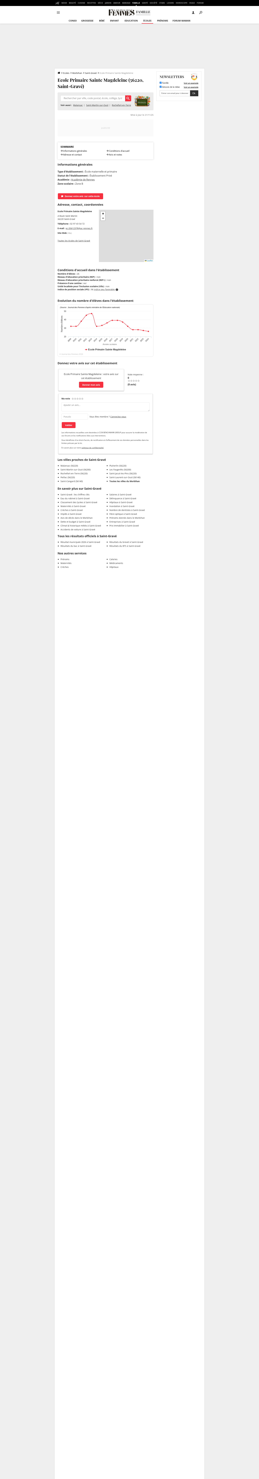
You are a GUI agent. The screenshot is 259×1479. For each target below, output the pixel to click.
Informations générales (75, 150)
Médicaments (116, 563)
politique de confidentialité (93, 447)
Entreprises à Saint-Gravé (122, 521)
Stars (162, 3)
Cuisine (81, 3)
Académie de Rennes (83, 179)
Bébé (101, 20)
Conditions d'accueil (119, 150)
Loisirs (170, 3)
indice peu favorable (104, 289)
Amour (116, 3)
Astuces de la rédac (171, 87)
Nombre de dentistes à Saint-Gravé (127, 510)
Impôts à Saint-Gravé (71, 514)
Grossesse (87, 20)
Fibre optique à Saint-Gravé (123, 514)
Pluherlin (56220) (117, 465)
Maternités (66, 563)
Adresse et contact (72, 154)
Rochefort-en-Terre (121, 105)
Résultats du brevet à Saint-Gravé (126, 542)
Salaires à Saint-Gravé (120, 494)
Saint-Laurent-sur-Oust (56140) (124, 477)
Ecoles (66, 73)
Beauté (72, 3)
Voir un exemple (191, 83)
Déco (100, 3)
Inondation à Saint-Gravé (121, 506)
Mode (64, 3)
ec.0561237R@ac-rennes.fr (79, 228)
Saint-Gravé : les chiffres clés (75, 494)
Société (153, 3)
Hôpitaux (113, 567)
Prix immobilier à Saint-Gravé (124, 525)
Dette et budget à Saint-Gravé (75, 521)
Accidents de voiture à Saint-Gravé (78, 529)
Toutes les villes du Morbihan (124, 481)
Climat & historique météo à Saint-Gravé (81, 525)
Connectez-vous (118, 416)
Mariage (126, 3)
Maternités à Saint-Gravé (73, 506)
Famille (136, 3)
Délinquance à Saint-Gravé (122, 498)
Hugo (192, 3)
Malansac (78, 105)
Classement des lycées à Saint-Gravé (79, 502)
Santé (145, 3)
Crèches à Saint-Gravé (72, 510)
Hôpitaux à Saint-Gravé (120, 502)
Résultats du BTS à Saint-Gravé (124, 546)
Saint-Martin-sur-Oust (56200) (76, 469)
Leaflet (150, 260)
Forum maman (181, 20)
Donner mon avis (91, 384)
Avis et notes (115, 154)
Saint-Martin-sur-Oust (97, 105)
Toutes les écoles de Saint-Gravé (74, 240)
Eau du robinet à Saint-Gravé (75, 498)
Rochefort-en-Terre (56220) (74, 473)
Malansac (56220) (69, 465)
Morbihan (77, 73)
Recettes (91, 3)
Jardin (108, 3)
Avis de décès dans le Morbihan (77, 517)
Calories (113, 559)
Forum (200, 3)
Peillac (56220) (68, 477)
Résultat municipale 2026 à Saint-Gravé (80, 542)
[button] (103, 213)
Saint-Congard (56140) (72, 481)
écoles (147, 20)
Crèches (65, 567)
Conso (73, 20)
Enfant (114, 20)
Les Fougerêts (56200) (120, 469)
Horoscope (181, 3)
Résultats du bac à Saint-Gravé (76, 546)
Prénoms (162, 20)
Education (131, 20)
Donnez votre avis (82, 196)
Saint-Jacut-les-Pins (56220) (123, 473)
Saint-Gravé (91, 73)
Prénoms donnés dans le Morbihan (127, 517)
